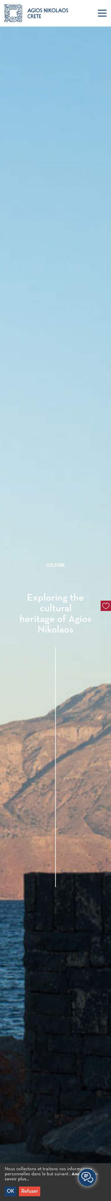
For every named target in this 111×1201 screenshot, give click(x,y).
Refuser (29, 1191)
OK (10, 1191)
